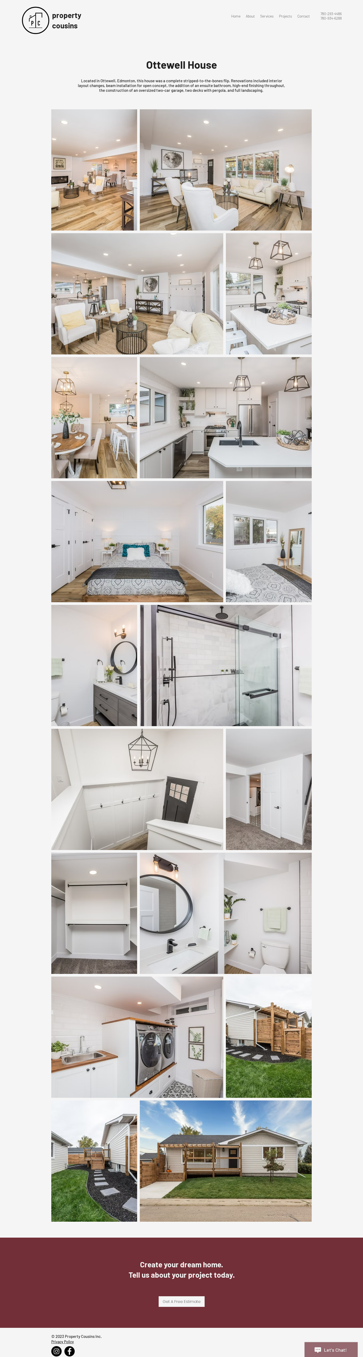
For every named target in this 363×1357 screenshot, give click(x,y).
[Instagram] (56, 1351)
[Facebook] (69, 1351)
